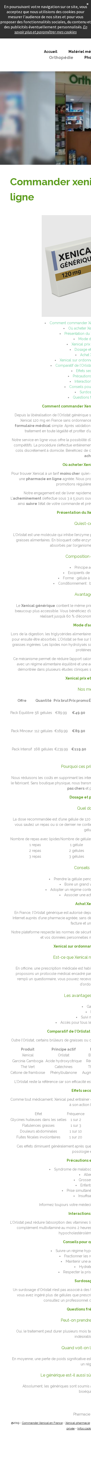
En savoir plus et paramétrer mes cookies (50, 29)
